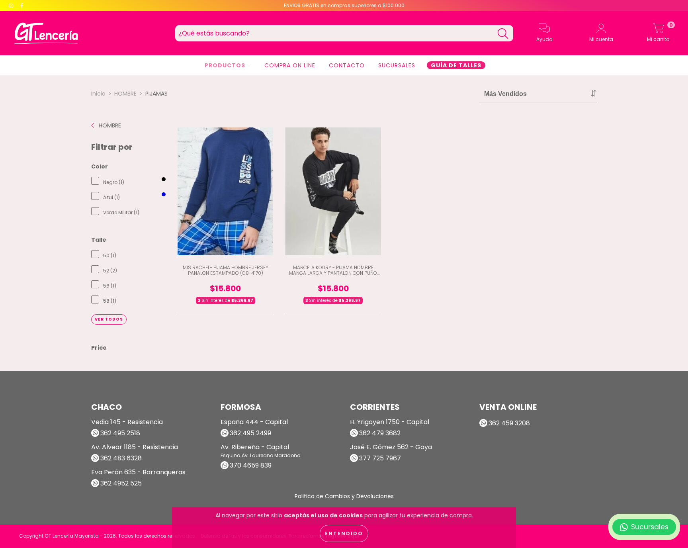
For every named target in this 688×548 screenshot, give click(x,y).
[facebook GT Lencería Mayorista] (22, 6)
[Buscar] (503, 33)
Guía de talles (456, 65)
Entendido (344, 533)
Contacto (347, 65)
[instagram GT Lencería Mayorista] (12, 6)
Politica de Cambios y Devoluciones (344, 496)
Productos (226, 65)
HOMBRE (125, 94)
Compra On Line (289, 65)
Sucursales (396, 65)
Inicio (98, 94)
